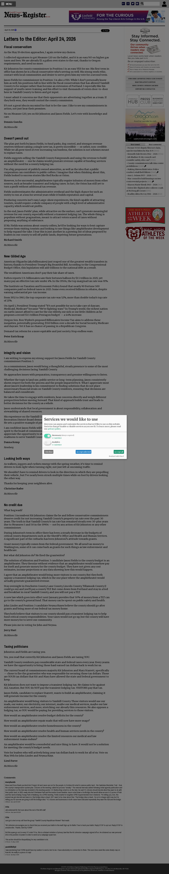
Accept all (118, 452)
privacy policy (54, 429)
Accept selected (83, 452)
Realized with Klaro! (116, 456)
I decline (49, 452)
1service (57, 438)
